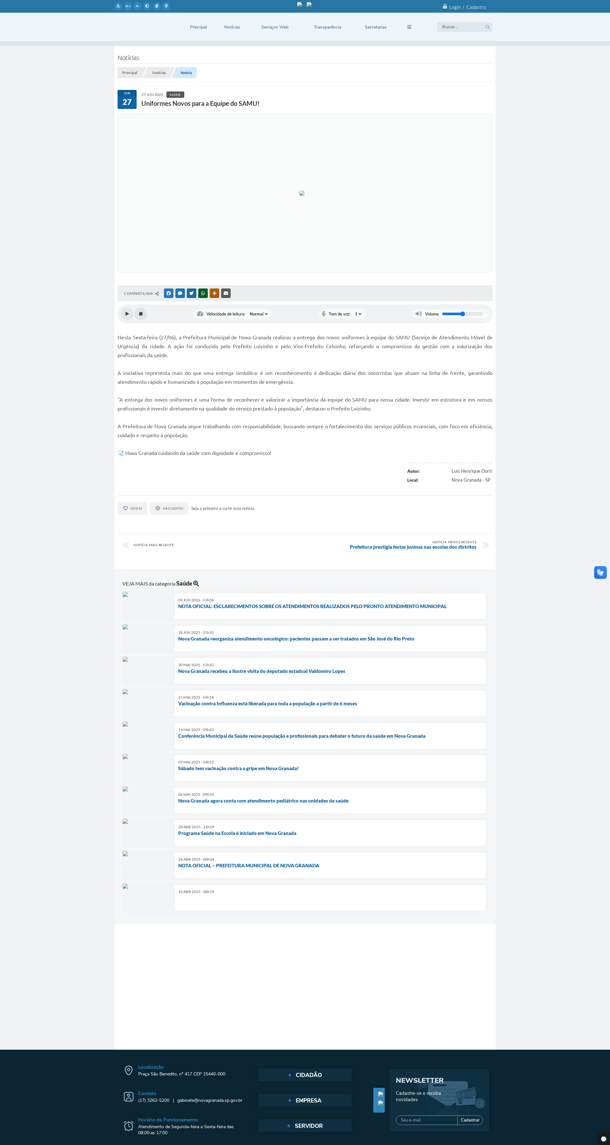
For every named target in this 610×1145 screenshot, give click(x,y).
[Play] (127, 314)
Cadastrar (470, 1120)
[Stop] (140, 314)
